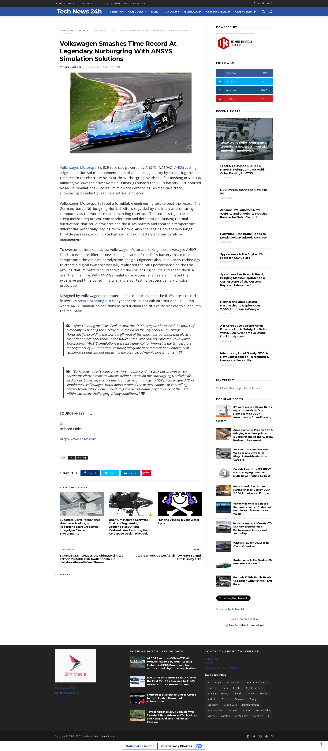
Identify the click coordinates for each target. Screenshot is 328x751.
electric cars (230, 704)
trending (116, 11)
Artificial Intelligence (256, 682)
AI (208, 682)
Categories (136, 11)
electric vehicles (250, 704)
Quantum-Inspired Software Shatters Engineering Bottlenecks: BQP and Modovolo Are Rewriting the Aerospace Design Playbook (128, 526)
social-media (263, 710)
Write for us (88, 3)
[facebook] (254, 3)
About (58, 3)
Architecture (233, 682)
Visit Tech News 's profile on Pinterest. (239, 388)
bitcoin (225, 699)
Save (147, 472)
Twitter (246, 81)
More (154, 11)
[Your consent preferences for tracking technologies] (321, 744)
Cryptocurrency (217, 11)
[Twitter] (254, 736)
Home (63, 30)
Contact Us (211, 658)
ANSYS (150, 167)
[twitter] (258, 3)
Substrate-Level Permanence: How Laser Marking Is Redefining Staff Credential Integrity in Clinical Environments (80, 526)
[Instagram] (263, 3)
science (247, 710)
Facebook (246, 73)
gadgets (172, 11)
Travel (251, 693)
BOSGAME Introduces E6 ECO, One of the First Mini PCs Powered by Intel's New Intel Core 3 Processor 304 (171, 681)
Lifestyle (237, 693)
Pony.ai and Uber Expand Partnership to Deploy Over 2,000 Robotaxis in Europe (251, 490)
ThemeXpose (107, 736)
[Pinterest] (268, 3)
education (212, 704)
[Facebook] (248, 736)
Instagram (246, 90)
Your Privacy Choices (176, 746)
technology (192, 11)
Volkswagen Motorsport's (81, 167)
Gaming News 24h (246, 11)
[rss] (272, 3)
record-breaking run (94, 301)
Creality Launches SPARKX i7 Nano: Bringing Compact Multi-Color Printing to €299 (252, 472)
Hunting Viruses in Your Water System (178, 521)
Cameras (212, 688)
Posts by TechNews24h (230, 609)
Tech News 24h (65, 688)
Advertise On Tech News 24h (222, 667)
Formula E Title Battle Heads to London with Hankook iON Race (252, 581)
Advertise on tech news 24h (129, 3)
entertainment (214, 710)
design (253, 699)
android (211, 699)
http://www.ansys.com (78, 439)
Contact (72, 3)
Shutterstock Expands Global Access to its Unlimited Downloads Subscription (171, 698)
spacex (211, 716)
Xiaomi (263, 693)
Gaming (211, 693)
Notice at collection (140, 746)
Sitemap (104, 3)
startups (225, 716)
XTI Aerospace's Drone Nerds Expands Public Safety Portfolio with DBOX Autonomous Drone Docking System (244, 413)
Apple (218, 682)
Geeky (224, 693)
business (239, 699)
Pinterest (246, 98)
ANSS (178, 167)
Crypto (236, 688)
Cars (71, 30)
